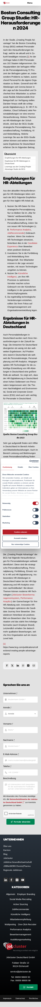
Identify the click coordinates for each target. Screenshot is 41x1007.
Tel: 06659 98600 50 (20, 977)
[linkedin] (5, 880)
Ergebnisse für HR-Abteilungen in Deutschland (17, 162)
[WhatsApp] (23, 665)
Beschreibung (9, 778)
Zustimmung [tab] (7, 467)
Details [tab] (20, 467)
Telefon (7, 766)
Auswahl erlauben (20, 538)
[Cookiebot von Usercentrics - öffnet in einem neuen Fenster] (29, 461)
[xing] (17, 880)
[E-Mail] (33, 665)
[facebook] (11, 880)
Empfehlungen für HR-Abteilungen (18, 158)
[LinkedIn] (17, 665)
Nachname (9, 740)
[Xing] (28, 665)
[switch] (36, 510)
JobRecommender (15, 233)
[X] (12, 665)
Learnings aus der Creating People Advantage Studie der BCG (18, 168)
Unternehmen (10, 693)
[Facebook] (6, 665)
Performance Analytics (20, 230)
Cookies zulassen (20, 532)
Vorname (8, 724)
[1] (4, 644)
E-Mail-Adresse (11, 754)
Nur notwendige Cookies (20, 544)
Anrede (7, 707)
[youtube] (22, 880)
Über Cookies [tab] (33, 467)
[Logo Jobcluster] (6, 3)
